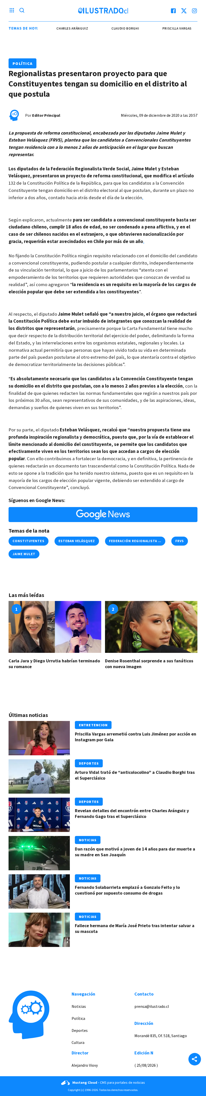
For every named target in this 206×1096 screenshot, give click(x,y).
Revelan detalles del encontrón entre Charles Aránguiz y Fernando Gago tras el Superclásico (132, 813)
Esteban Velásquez (77, 541)
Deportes (89, 763)
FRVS (179, 541)
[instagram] (194, 11)
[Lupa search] (22, 10)
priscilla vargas (168, 28)
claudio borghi (116, 28)
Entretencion (93, 725)
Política (22, 63)
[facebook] (173, 11)
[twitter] (184, 11)
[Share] (194, 1059)
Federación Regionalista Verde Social (145, 541)
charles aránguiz (63, 28)
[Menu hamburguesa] (12, 10)
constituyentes (28, 541)
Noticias (87, 840)
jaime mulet (24, 554)
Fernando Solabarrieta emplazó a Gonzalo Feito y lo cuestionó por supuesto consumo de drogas (127, 890)
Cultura (78, 1042)
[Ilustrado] (103, 11)
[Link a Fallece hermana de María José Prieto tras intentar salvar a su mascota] (39, 930)
